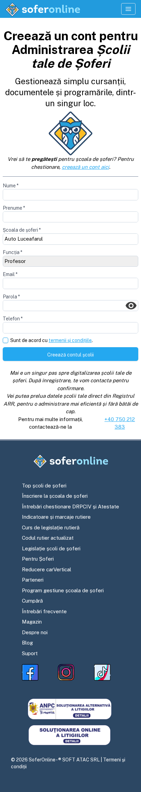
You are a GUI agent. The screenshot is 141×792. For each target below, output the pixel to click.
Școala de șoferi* (22, 230)
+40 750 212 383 (119, 423)
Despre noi (35, 632)
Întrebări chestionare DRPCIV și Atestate (70, 506)
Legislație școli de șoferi (51, 548)
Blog (27, 643)
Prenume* (14, 208)
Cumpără (32, 601)
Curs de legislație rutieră (50, 527)
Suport (30, 653)
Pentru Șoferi (38, 559)
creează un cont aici (85, 167)
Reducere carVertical (46, 569)
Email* (10, 274)
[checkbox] (5, 340)
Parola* (11, 296)
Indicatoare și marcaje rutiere (56, 517)
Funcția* (12, 252)
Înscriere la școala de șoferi (55, 496)
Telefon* (13, 318)
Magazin (32, 622)
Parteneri (32, 580)
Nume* (10, 185)
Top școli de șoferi (44, 485)
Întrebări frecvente (44, 611)
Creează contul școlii (70, 355)
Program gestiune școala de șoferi (63, 590)
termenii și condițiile (70, 340)
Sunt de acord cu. (51, 340)
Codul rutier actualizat (48, 538)
